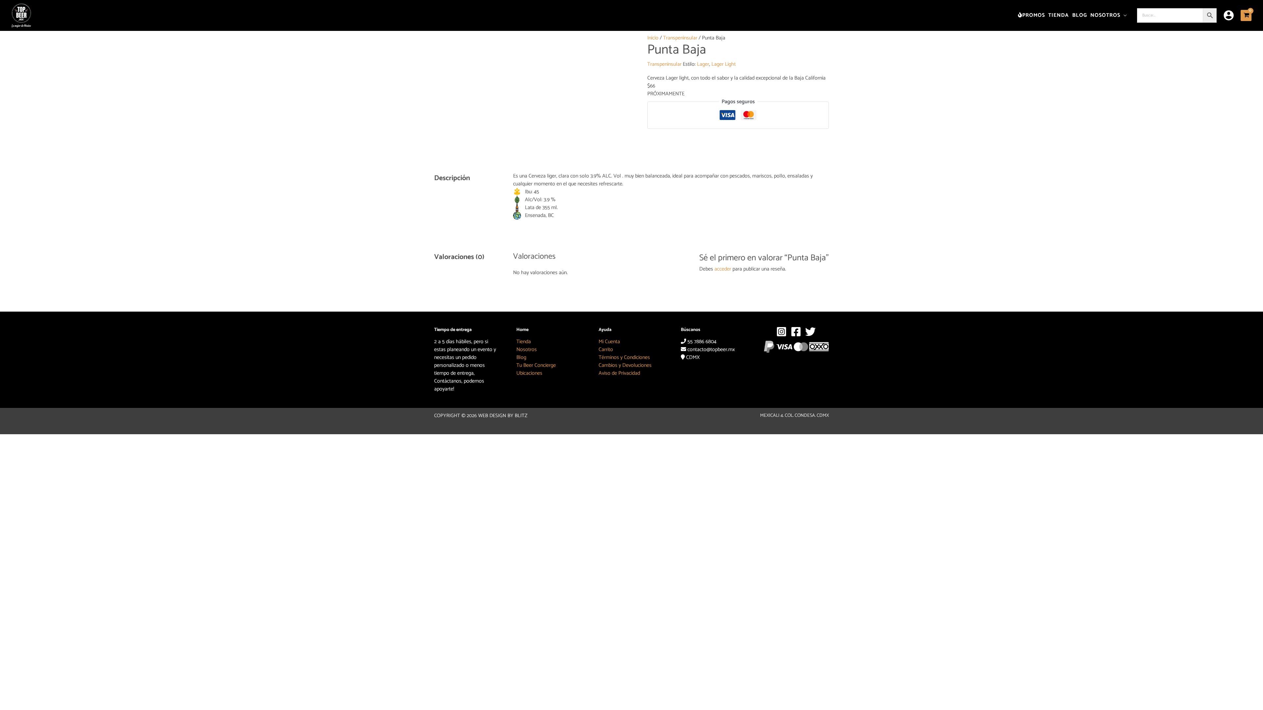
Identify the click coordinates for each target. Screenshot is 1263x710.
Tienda (523, 341)
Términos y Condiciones (624, 357)
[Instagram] (781, 331)
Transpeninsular (680, 38)
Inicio (652, 38)
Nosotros (526, 349)
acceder (722, 269)
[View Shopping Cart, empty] (1246, 15)
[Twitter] (810, 331)
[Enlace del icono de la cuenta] (1228, 15)
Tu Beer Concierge (536, 365)
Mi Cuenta (609, 341)
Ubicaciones (529, 373)
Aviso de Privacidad (619, 373)
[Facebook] (796, 331)
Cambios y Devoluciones (625, 365)
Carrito (606, 349)
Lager (703, 64)
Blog (521, 357)
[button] (1123, 15)
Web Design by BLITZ (503, 416)
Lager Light (723, 64)
